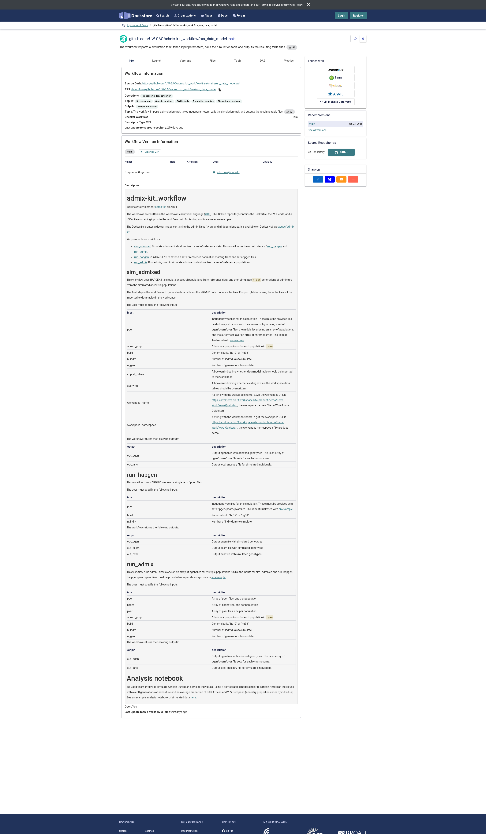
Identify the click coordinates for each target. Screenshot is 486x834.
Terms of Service (270, 4)
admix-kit (160, 206)
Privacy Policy (294, 4)
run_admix (140, 251)
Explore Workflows (137, 25)
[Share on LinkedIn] (318, 179)
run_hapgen (274, 246)
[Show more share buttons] (353, 179)
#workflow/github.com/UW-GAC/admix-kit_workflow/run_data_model (173, 89)
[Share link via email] (341, 179)
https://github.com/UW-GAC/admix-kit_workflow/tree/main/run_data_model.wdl (191, 83)
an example (237, 340)
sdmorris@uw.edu (228, 172)
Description (132, 185)
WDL (207, 214)
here (193, 697)
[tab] (131, 60)
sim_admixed (142, 246)
